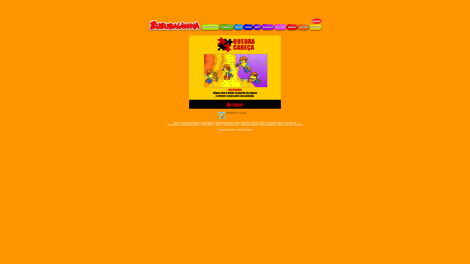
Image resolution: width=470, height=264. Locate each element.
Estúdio (255, 122)
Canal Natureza (174, 124)
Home (176, 122)
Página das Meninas (267, 124)
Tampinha (298, 124)
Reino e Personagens (190, 122)
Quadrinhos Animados (223, 122)
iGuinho (279, 122)
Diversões (246, 122)
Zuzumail (271, 122)
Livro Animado (207, 122)
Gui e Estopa (290, 122)
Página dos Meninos (249, 124)
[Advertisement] (235, 8)
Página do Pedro (231, 124)
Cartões (263, 122)
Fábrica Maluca (207, 124)
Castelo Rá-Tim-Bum (191, 124)
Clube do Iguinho (285, 124)
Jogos (237, 122)
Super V (219, 124)
